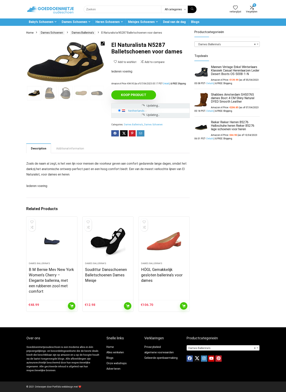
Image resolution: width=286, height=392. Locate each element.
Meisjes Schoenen (141, 22)
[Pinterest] (218, 358)
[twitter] (197, 358)
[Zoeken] (192, 9)
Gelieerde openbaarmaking (161, 357)
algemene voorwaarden (159, 352)
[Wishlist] (235, 8)
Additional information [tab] (70, 148)
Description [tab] (38, 148)
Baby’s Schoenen (41, 22)
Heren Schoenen (108, 22)
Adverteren (113, 368)
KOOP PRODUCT (133, 95)
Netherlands (136, 111)
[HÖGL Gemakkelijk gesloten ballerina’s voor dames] (164, 241)
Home (30, 32)
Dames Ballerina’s (83, 32)
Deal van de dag (174, 22)
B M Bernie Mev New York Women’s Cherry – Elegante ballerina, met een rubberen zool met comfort (51, 280)
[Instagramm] (204, 358)
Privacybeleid (152, 346)
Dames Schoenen (74, 22)
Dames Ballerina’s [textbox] (226, 44)
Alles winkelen (115, 352)
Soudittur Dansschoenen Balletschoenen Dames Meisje (106, 275)
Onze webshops (116, 363)
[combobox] (227, 44)
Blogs (195, 22)
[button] (103, 43)
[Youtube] (211, 358)
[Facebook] (190, 358)
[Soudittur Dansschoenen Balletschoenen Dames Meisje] (108, 241)
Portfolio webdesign (62, 386)
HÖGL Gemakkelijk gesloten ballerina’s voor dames (162, 275)
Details (166, 83)
